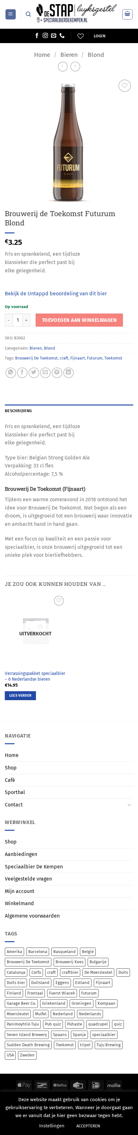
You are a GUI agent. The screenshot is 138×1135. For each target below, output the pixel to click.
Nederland (63, 1013)
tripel (85, 1044)
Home (42, 54)
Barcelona (37, 951)
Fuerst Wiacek (62, 993)
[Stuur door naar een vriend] (45, 372)
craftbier (70, 972)
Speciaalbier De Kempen (34, 867)
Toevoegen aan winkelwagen (79, 320)
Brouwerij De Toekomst (36, 358)
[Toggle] (129, 804)
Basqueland (64, 951)
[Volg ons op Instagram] (45, 36)
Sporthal (15, 792)
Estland (82, 982)
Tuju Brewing (109, 1044)
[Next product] (63, 67)
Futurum (94, 358)
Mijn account (19, 891)
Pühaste (74, 1024)
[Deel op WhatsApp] (10, 372)
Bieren (69, 54)
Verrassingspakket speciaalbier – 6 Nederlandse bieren (35, 676)
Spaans (60, 1034)
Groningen (81, 1003)
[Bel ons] (62, 36)
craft (64, 358)
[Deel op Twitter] (34, 372)
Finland (14, 993)
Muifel (41, 1013)
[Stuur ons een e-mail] (53, 36)
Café (10, 780)
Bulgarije (98, 961)
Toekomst (113, 358)
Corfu (36, 972)
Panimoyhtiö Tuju (23, 1024)
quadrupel (98, 1024)
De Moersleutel (98, 972)
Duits (123, 972)
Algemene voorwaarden (32, 916)
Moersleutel (18, 1013)
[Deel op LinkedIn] (68, 372)
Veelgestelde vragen (28, 879)
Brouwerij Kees (69, 961)
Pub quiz (53, 1024)
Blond (96, 54)
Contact (14, 805)
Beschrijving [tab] (18, 410)
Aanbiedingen (21, 854)
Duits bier (16, 982)
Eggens (62, 982)
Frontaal (35, 993)
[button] (10, 14)
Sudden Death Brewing (28, 1044)
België (88, 951)
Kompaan (107, 1003)
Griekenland (53, 1003)
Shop (11, 768)
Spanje (79, 1034)
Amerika (14, 951)
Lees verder (20, 695)
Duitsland (40, 982)
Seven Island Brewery (27, 1034)
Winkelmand (19, 903)
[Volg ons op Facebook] (36, 36)
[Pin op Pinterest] (57, 372)
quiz (118, 1024)
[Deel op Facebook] (22, 372)
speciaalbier (104, 1034)
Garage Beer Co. (21, 1003)
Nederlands (90, 1013)
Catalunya (16, 972)
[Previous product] (75, 67)
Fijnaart (77, 358)
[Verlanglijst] (80, 36)
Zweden (27, 1055)
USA (10, 1055)
